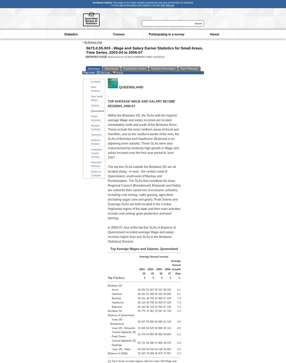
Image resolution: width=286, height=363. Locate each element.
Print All (119, 72)
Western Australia (95, 127)
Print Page (105, 72)
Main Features (95, 89)
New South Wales (97, 98)
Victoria (95, 105)
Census (119, 34)
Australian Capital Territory (96, 153)
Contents (96, 81)
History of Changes (96, 173)
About (214, 34)
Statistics (71, 34)
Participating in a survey (166, 34)
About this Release (96, 164)
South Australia (95, 118)
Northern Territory (95, 142)
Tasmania (96, 134)
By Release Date (93, 42)
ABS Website (167, 5)
